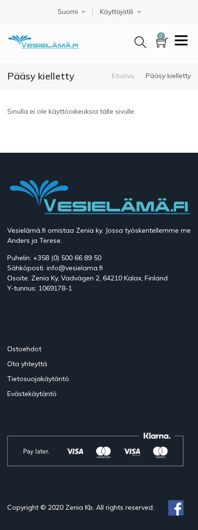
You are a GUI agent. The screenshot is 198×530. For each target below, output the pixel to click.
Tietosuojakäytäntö (38, 378)
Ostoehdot (24, 348)
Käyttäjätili (116, 12)
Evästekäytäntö (32, 393)
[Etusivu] (43, 40)
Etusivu (123, 75)
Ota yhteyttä (27, 363)
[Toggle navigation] (181, 41)
